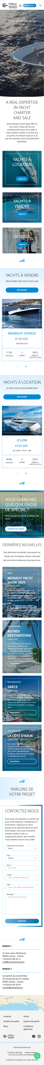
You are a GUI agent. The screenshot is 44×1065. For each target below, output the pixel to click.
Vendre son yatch (11, 1021)
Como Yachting (17, 1060)
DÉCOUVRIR (22, 290)
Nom (8, 865)
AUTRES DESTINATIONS (19, 633)
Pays (8, 855)
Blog (5, 1026)
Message (10, 894)
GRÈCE (12, 687)
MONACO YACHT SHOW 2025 (20, 580)
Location (7, 1016)
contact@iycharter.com (12, 987)
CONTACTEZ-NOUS (16, 529)
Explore (22, 244)
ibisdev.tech (26, 1047)
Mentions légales (31, 1052)
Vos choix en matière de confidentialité (22, 1055)
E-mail (9, 875)
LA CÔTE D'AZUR (20, 736)
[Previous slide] (18, 366)
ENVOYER (22, 921)
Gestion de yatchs (31, 1021)
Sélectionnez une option (15, 846)
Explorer (22, 179)
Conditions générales (14, 1052)
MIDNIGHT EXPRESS (22, 333)
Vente (26, 1016)
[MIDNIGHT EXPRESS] (22, 314)
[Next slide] (25, 366)
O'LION (22, 440)
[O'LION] (22, 420)
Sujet (8, 885)
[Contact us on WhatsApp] (37, 1056)
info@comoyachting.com (13, 962)
